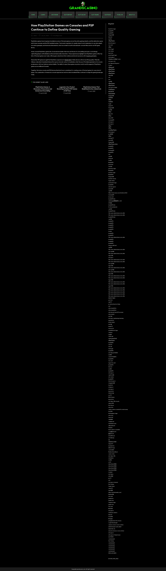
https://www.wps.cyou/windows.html (117, 192)
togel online (111, 180)
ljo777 (109, 478)
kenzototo (111, 391)
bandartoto (111, 445)
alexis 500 (111, 403)
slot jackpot (111, 57)
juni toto (110, 300)
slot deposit (68, 14)
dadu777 (110, 105)
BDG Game (111, 397)
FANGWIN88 (111, 93)
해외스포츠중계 (112, 553)
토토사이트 (111, 393)
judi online (54, 14)
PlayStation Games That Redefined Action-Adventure (91, 88)
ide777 (110, 302)
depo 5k (110, 113)
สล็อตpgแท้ (111, 67)
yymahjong (111, 437)
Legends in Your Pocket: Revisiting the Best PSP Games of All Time (67, 89)
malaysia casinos (112, 512)
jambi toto (111, 500)
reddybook (111, 421)
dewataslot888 (112, 464)
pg (109, 439)
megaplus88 (111, 383)
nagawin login (112, 502)
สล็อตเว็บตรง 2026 (113, 144)
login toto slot (112, 363)
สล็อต (109, 47)
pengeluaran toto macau (114, 520)
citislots (110, 332)
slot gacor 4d (111, 61)
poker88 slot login (113, 330)
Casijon (110, 65)
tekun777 (110, 443)
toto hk (110, 346)
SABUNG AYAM (112, 441)
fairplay (110, 427)
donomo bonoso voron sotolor (116, 530)
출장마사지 (111, 433)
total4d (110, 472)
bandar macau (112, 178)
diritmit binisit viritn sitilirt (114, 526)
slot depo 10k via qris (113, 401)
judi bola (110, 158)
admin (35, 35)
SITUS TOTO (111, 322)
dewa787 (110, 118)
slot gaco (110, 257)
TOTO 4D (110, 336)
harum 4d (67, 60)
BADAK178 (111, 91)
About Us (132, 14)
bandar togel (111, 172)
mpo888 (110, 490)
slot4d (110, 39)
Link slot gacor (112, 186)
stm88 (110, 334)
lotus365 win (111, 435)
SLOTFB (110, 411)
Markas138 (111, 494)
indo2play (111, 458)
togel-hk (120, 14)
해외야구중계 (111, 298)
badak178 (110, 30)
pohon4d (110, 164)
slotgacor (110, 387)
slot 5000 (111, 537)
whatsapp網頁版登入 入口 (115, 201)
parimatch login (112, 182)
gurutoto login (112, 168)
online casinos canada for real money (118, 409)
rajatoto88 (111, 375)
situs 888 (110, 476)
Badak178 (110, 162)
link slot (110, 37)
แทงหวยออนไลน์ (112, 338)
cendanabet (111, 539)
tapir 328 (110, 255)
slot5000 (108, 14)
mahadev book (112, 423)
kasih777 (110, 326)
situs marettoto (112, 308)
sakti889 (110, 419)
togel (109, 103)
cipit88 (110, 81)
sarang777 (111, 138)
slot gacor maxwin (113, 482)
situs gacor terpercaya (114, 535)
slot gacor (81, 14)
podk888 (110, 134)
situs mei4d (111, 314)
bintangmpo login (112, 413)
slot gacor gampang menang (115, 318)
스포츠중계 (111, 449)
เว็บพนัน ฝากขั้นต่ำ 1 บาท (114, 59)
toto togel (111, 49)
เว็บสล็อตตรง (111, 89)
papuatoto (111, 320)
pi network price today (114, 304)
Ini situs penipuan (112, 207)
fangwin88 (111, 35)
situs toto (110, 407)
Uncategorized (57, 35)
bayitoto (110, 385)
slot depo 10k (111, 456)
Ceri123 (110, 166)
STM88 (110, 203)
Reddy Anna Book (113, 452)
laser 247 (110, 417)
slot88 (110, 160)
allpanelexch (111, 425)
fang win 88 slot (112, 245)
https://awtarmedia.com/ (114, 492)
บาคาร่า (110, 344)
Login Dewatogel (112, 522)
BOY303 (110, 508)
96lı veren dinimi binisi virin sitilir (116, 213)
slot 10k (110, 316)
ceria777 (110, 488)
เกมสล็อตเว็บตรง (112, 130)
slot (109, 77)
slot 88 (110, 324)
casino (43, 14)
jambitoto (111, 498)
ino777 (110, 395)
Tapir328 (110, 75)
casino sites (111, 454)
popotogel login (112, 55)
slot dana (110, 474)
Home (33, 14)
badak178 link (111, 199)
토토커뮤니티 (111, 528)
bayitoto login (112, 29)
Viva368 (110, 516)
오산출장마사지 (112, 431)
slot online (95, 14)
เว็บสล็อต (110, 97)
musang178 (111, 120)
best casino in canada (114, 429)
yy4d (109, 462)
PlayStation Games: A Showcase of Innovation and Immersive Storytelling (43, 89)
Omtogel (110, 348)
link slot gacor (112, 43)
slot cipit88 (111, 251)
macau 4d (111, 328)
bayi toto (110, 53)
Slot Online (111, 484)
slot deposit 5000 (113, 352)
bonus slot (111, 197)
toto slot (110, 45)
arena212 (110, 140)
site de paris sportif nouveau (115, 312)
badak (110, 231)
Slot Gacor (111, 405)
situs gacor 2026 (112, 87)
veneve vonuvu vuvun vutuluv (116, 524)
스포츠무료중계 (112, 356)
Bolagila (110, 518)
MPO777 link (111, 447)
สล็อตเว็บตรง (111, 41)
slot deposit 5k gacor (113, 63)
